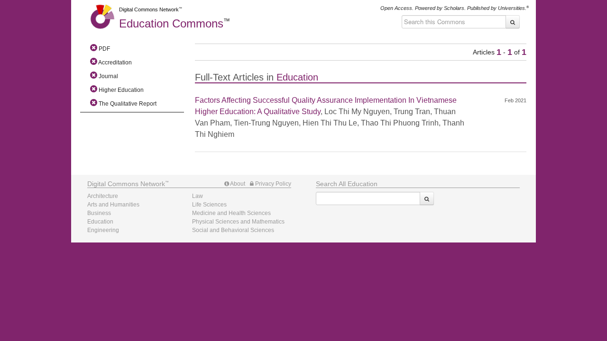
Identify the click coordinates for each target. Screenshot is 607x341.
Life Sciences (209, 204)
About (237, 183)
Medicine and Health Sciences (231, 213)
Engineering (103, 230)
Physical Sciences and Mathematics (238, 221)
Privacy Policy (272, 183)
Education (171, 23)
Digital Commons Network (149, 9)
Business (99, 213)
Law (197, 196)
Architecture (102, 196)
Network (126, 184)
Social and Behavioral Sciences (233, 230)
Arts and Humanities (113, 204)
